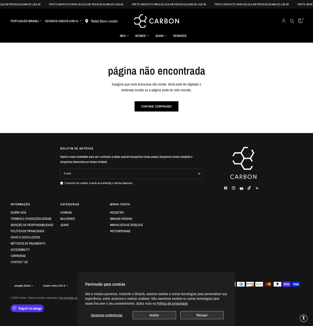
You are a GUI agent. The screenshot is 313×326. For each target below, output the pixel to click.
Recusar (202, 315)
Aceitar (154, 315)
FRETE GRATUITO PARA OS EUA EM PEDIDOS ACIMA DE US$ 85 (83, 4)
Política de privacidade (172, 303)
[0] (299, 21)
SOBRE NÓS (18, 212)
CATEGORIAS (69, 204)
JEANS (159, 35)
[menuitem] (124, 36)
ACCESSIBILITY (20, 249)
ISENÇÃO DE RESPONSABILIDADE (32, 225)
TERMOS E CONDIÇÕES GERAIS (31, 218)
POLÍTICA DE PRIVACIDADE (28, 231)
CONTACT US (19, 262)
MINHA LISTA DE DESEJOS (126, 225)
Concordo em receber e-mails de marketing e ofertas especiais (98, 183)
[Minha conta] (284, 21)
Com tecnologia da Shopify (72, 298)
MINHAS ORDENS (121, 218)
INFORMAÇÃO (20, 204)
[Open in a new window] (227, 188)
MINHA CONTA (120, 204)
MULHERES (67, 218)
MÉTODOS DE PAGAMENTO (28, 243)
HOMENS (66, 212)
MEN (123, 35)
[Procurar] (292, 21)
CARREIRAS (18, 256)
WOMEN (140, 35)
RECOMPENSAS (120, 231)
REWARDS (179, 35)
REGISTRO (117, 212)
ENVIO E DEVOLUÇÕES (25, 237)
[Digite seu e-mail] (198, 174)
